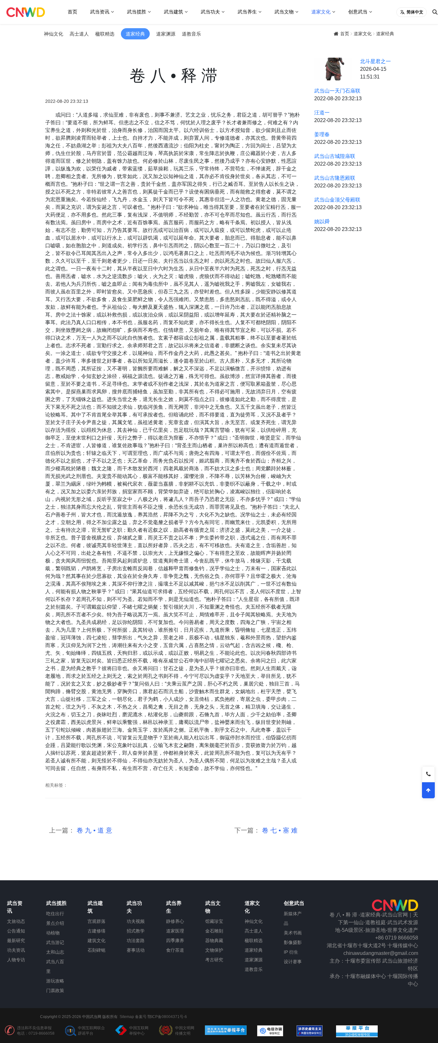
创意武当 (357, 11)
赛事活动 (136, 950)
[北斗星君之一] (333, 68)
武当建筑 (173, 11)
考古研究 (214, 959)
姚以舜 (322, 221)
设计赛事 (293, 961)
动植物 (53, 932)
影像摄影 (293, 942)
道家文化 (321, 11)
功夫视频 (136, 921)
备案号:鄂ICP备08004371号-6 (161, 1016)
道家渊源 (165, 34)
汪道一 (322, 112)
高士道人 (79, 34)
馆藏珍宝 (214, 921)
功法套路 (136, 940)
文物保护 (214, 950)
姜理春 (322, 134)
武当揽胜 (136, 11)
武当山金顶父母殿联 (337, 199)
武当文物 (284, 11)
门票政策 (55, 990)
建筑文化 (96, 940)
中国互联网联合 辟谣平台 (91, 1031)
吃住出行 (55, 913)
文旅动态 (16, 921)
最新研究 (16, 940)
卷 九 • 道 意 (93, 830)
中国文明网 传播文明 (184, 1031)
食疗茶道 (175, 950)
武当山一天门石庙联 (337, 91)
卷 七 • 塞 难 (279, 830)
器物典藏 (214, 940)
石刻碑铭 (96, 950)
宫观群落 (96, 921)
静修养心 (175, 921)
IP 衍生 (291, 952)
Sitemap (127, 1016)
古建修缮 (96, 930)
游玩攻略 (55, 980)
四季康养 (175, 940)
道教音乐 (191, 34)
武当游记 (55, 942)
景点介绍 (55, 923)
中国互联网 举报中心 (138, 1031)
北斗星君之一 (375, 61)
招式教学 (136, 930)
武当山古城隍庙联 (334, 156)
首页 (72, 11)
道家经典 (135, 34)
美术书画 (293, 932)
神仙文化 (53, 34)
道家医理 (175, 930)
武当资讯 (99, 11)
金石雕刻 (214, 930)
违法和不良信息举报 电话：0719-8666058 (36, 1031)
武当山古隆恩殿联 (334, 178)
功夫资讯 (16, 950)
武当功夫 (210, 11)
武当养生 (247, 11)
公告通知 (16, 930)
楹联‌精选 (104, 34)
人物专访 (16, 959)
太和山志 (55, 952)
